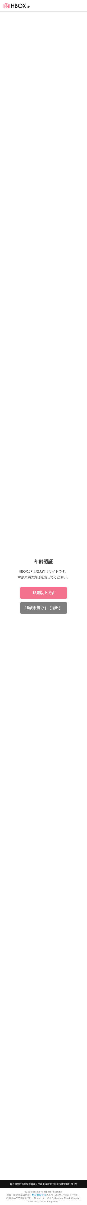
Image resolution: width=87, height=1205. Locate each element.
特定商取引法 (39, 1195)
